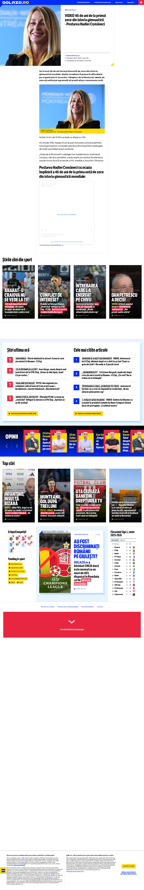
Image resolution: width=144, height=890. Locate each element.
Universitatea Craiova (19, 579)
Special (130, 2)
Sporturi (118, 2)
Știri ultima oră (18, 350)
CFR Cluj (14, 575)
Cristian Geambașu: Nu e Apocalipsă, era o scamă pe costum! (36, 441)
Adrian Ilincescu (73, 56)
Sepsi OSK (118, 579)
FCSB (116, 550)
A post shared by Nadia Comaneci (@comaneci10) (66, 241)
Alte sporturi (70, 10)
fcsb (21, 582)
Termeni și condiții (47, 607)
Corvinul (117, 560)
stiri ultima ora (16, 564)
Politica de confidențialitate (68, 607)
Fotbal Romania (83, 2)
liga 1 (13, 582)
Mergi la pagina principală (89, 414)
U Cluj (116, 563)
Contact (100, 607)
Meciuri (122, 540)
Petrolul (117, 566)
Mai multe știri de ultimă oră (23, 414)
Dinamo (117, 547)
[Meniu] (141, 2)
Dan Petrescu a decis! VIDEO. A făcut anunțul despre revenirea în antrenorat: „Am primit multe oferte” (125, 292)
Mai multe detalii (19, 865)
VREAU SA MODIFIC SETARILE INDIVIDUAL (129, 873)
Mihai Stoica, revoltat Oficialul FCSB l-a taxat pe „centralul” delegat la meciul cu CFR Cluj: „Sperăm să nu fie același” (38, 400)
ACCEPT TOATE (128, 866)
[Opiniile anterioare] (7, 446)
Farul (116, 569)
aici (51, 877)
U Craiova (117, 572)
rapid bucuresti (17, 568)
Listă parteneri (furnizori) (75, 871)
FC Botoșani (118, 588)
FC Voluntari (118, 582)
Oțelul (116, 575)
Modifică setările (87, 607)
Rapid (116, 553)
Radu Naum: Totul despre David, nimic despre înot (117, 441)
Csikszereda (118, 594)
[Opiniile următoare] (17, 446)
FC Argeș (117, 557)
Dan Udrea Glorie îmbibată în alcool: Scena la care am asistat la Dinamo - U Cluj (38, 360)
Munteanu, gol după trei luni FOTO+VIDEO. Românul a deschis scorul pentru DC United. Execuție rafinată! (54, 495)
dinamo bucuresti (17, 571)
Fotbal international (102, 2)
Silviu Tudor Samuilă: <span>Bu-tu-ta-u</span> (63, 441)
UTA (115, 591)
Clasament (115, 540)
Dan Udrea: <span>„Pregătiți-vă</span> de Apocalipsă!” (90, 441)
